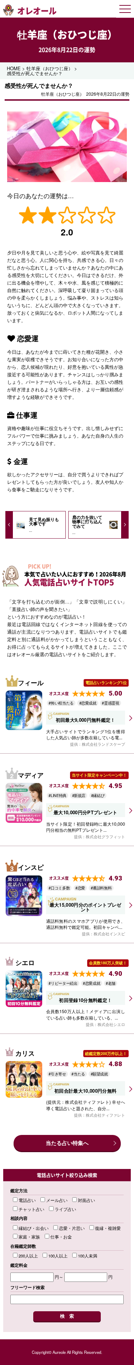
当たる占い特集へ (67, 1143)
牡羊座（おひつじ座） (67, 34)
